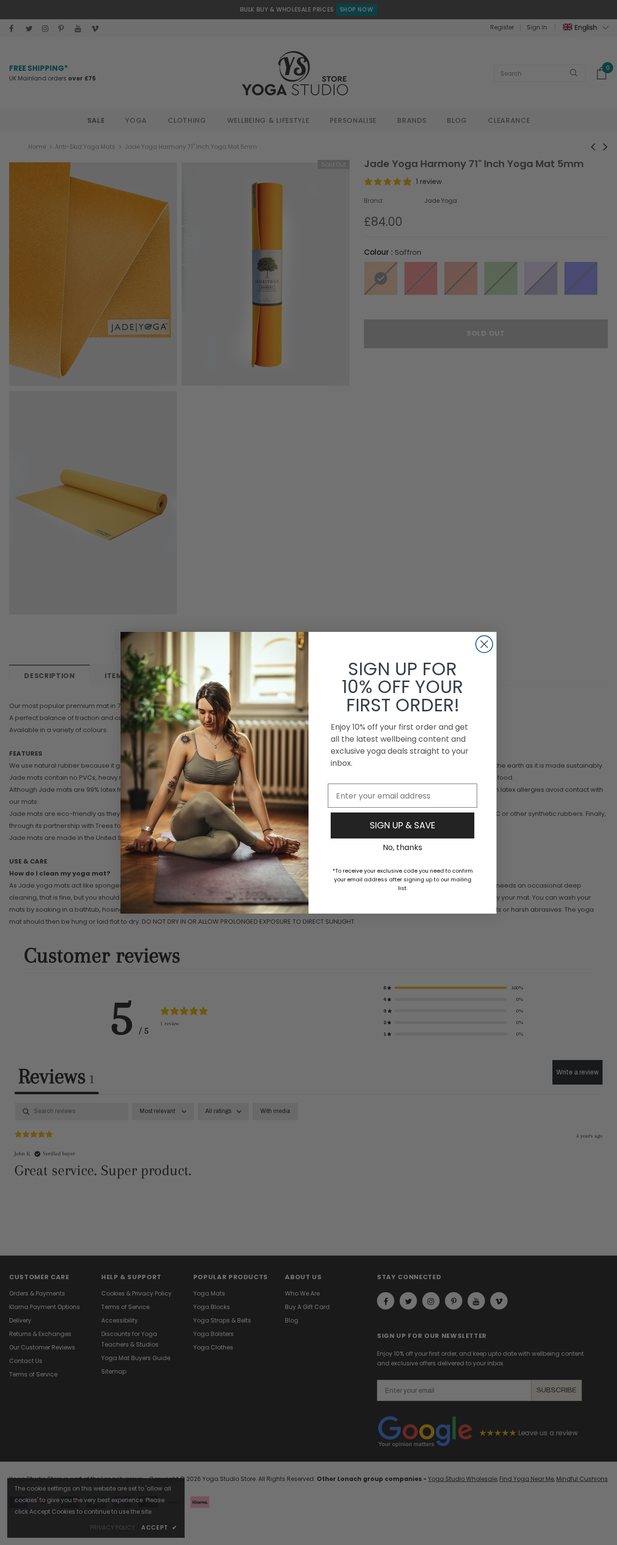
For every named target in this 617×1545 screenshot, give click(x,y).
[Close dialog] (484, 644)
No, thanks (402, 847)
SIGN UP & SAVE (402, 825)
